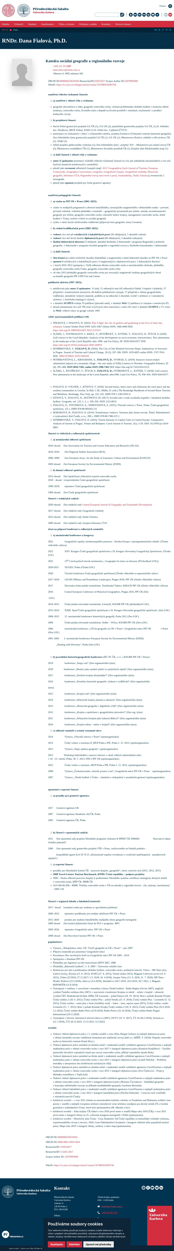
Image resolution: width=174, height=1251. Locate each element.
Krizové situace (123, 24)
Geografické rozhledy (135, 171)
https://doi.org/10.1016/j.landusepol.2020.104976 (77, 345)
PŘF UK (5, 30)
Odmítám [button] (74, 1244)
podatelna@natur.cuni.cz (112, 1206)
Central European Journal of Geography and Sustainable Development (117, 504)
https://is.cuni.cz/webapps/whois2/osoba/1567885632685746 (86, 84)
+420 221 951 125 (109, 1212)
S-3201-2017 (66, 1151)
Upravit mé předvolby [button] (98, 1244)
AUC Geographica (111, 168)
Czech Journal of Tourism (134, 168)
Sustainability (125, 175)
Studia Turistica (140, 175)
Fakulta (5, 24)
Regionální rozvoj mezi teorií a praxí (98, 175)
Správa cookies (14, 1248)
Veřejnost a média (88, 24)
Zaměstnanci (47, 24)
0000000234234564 (69, 81)
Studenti (32, 24)
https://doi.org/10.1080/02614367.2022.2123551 (77, 330)
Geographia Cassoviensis (78, 171)
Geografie (97, 171)
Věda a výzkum (66, 24)
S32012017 (99, 81)
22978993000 (131, 81)
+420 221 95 (62, 66)
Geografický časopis (114, 171)
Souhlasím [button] (56, 1244)
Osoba (15, 30)
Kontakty (106, 24)
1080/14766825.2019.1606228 (74, 356)
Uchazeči (18, 24)
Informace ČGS (71, 175)
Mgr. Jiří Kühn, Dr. (37, 1248)
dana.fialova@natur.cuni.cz (66, 69)
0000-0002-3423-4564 (69, 1142)
